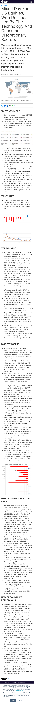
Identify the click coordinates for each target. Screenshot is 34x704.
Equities (4, 5)
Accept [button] (13, 700)
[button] (17, 218)
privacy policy (19, 690)
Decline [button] (20, 700)
